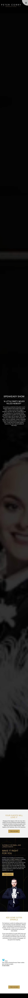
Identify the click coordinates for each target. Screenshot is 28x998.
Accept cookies (5, 965)
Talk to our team (14, 831)
